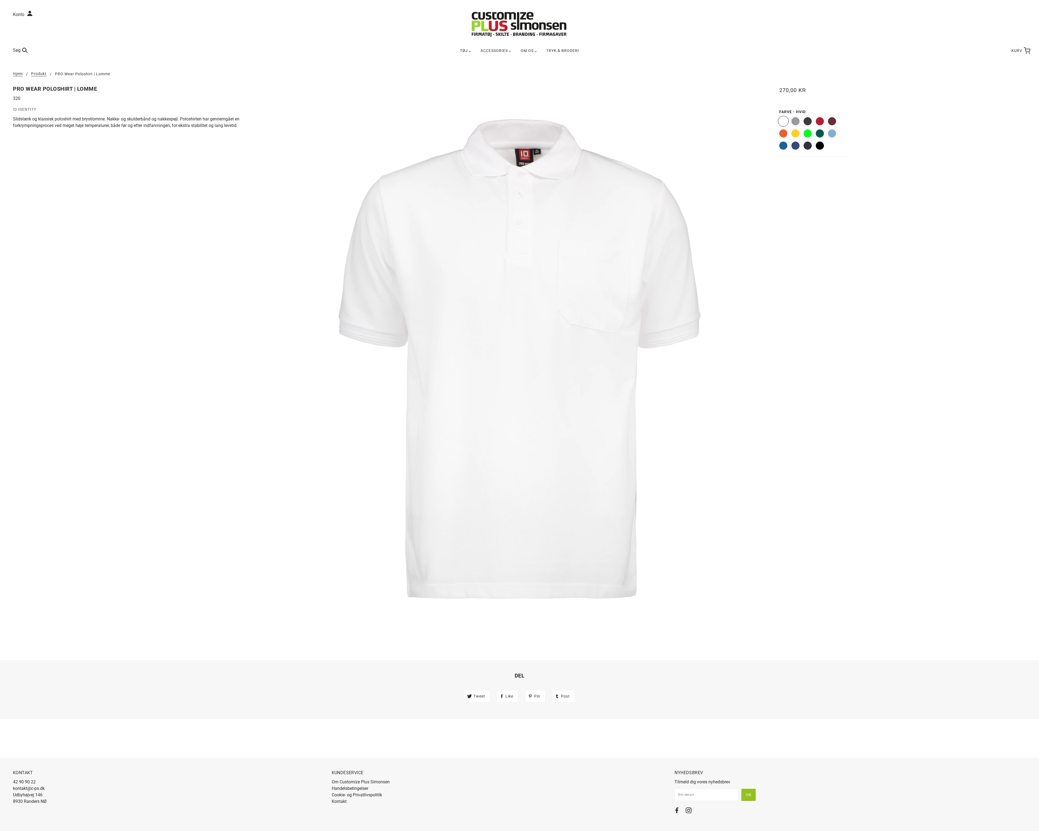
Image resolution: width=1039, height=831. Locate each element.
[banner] (519, 24)
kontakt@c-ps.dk (29, 788)
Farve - (792, 112)
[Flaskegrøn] (820, 133)
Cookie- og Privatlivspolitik (357, 794)
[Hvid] (783, 121)
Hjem (18, 74)
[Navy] (808, 146)
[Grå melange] (795, 121)
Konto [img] (19, 14)
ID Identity (24, 109)
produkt (39, 74)
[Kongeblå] (795, 146)
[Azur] (783, 146)
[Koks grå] (808, 121)
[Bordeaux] (832, 121)
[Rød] (820, 121)
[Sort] (820, 146)
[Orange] (783, 133)
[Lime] (808, 133)
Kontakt (339, 801)
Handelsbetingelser (350, 788)
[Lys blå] (832, 133)
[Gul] (795, 133)
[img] (677, 811)
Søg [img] (17, 50)
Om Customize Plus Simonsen (361, 781)
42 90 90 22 (24, 781)
